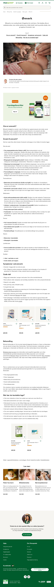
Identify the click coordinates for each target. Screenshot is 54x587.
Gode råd (45, 35)
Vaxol (24, 295)
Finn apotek (29, 549)
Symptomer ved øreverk (34, 35)
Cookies (5, 559)
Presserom (29, 557)
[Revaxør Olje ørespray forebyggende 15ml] (19, 431)
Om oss (28, 546)
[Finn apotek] (39, 2)
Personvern (5, 557)
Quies (20, 323)
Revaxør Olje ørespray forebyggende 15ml (16, 443)
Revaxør (17, 295)
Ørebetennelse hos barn (10, 352)
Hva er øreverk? (11, 35)
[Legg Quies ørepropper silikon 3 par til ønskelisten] (40, 441)
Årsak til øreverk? (22, 35)
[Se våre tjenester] (27, 519)
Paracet (13, 355)
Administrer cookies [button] (13, 582)
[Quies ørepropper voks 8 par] (27, 314)
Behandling (19, 37)
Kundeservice (6, 549)
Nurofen (47, 355)
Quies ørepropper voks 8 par (24, 326)
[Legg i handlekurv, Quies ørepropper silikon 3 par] (40, 437)
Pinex (17, 355)
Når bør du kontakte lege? (30, 37)
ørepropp (9, 289)
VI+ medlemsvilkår (7, 554)
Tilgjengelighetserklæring (32, 559)
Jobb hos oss (29, 554)
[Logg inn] (42, 2)
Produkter (20, 3)
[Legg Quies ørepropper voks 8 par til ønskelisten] (32, 323)
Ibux (43, 355)
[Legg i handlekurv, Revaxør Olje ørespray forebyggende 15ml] (24, 437)
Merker (19, 582)
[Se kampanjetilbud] (15, 107)
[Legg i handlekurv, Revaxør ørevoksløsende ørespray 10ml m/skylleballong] (48, 319)
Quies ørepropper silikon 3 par (32, 443)
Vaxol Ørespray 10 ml (7, 325)
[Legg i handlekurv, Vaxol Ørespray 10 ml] (16, 319)
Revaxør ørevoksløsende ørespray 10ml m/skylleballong (40, 326)
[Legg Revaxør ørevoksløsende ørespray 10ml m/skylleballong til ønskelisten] (48, 323)
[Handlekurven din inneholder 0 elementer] (49, 2)
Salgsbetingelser (6, 551)
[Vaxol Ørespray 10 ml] (11, 314)
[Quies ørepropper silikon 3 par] (35, 431)
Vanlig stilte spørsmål (7, 546)
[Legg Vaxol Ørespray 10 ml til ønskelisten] (16, 323)
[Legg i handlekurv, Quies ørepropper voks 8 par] (32, 319)
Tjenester (29, 551)
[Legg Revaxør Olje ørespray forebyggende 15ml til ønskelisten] (24, 441)
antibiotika (35, 389)
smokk (20, 301)
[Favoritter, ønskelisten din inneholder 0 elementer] (46, 2)
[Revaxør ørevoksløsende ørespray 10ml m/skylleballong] (43, 314)
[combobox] (27, 7)
